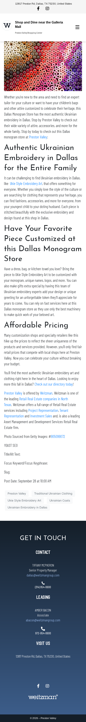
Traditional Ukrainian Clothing (53, 493)
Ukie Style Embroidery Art (26, 183)
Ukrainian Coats (59, 500)
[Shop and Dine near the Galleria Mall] (7, 25)
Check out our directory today (54, 384)
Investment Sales (41, 416)
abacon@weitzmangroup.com (43, 620)
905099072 (58, 436)
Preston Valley (38, 137)
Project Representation (43, 410)
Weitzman (46, 393)
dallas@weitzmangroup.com (43, 575)
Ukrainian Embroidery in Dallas (27, 507)
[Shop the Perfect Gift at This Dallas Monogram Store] (43, 66)
